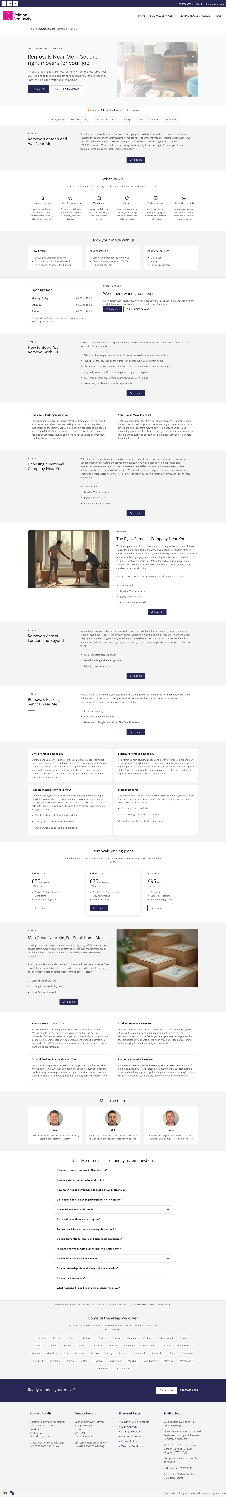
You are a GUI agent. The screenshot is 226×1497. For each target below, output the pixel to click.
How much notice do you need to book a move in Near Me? (91, 1189)
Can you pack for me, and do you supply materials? (86, 1228)
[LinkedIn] (9, 3)
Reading (123, 1353)
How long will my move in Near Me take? (80, 1179)
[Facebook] (4, 3)
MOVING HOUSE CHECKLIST (195, 15)
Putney (108, 1353)
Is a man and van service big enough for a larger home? (89, 1248)
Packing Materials (131, 1436)
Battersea (57, 1338)
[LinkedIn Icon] (5, 1493)
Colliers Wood (166, 1338)
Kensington (149, 1345)
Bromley (87, 1338)
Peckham (79, 1353)
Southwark (188, 1353)
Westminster (186, 1360)
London (36, 1353)
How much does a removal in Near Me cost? (82, 1170)
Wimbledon (102, 1368)
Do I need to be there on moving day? (78, 1219)
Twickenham (115, 1360)
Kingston (165, 1345)
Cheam (102, 1338)
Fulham (81, 1345)
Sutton (84, 1360)
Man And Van (129, 1426)
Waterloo (168, 1360)
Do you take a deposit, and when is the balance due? (87, 1268)
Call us (67, 89)
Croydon (184, 1338)
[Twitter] (15, 3)
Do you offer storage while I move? (77, 1258)
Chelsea (116, 1338)
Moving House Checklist (135, 1422)
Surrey (70, 1360)
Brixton (72, 1338)
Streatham (55, 1360)
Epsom (67, 1345)
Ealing (54, 1345)
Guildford (97, 1345)
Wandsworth (150, 1360)
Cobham (147, 1338)
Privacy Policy (129, 1441)
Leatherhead (183, 1345)
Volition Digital (174, 1478)
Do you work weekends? (71, 1278)
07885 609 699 (189, 1390)
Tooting (98, 1360)
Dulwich (40, 1345)
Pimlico (95, 1353)
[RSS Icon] (12, 1493)
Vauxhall (132, 1360)
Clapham (132, 1338)
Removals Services (160, 15)
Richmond (139, 1353)
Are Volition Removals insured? (75, 1209)
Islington (113, 1345)
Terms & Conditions (132, 1446)
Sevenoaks (157, 1353)
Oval (66, 1353)
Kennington (130, 1345)
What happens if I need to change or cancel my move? (88, 1287)
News (217, 15)
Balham (42, 1338)
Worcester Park (122, 1368)
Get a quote (38, 89)
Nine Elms (52, 1353)
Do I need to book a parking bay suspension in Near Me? (89, 1199)
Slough (172, 1353)
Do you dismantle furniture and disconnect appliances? (89, 1238)
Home (141, 15)
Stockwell (38, 1360)
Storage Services (131, 1431)
